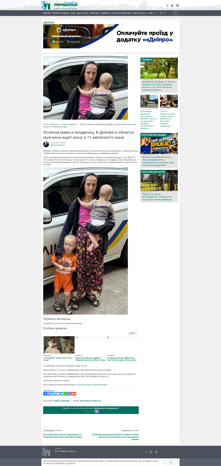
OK (170, 462)
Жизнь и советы (61, 13)
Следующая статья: (115, 434)
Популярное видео (153, 134)
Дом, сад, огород (80, 13)
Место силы (139, 13)
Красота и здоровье (121, 13)
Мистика (94, 13)
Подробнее (70, 463)
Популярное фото (153, 171)
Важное (47, 13)
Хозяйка (105, 13)
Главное (146, 59)
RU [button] (161, 13)
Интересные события (90, 401)
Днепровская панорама (63, 153)
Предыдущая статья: (62, 433)
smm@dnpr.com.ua (66, 451)
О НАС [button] (150, 13)
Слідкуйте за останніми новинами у (91, 410)
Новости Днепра (51, 124)
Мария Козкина (58, 145)
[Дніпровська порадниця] (47, 452)
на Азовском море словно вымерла (91, 384)
